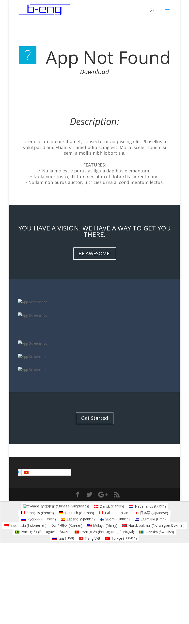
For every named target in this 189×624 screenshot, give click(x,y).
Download (94, 71)
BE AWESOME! (95, 253)
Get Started (94, 418)
